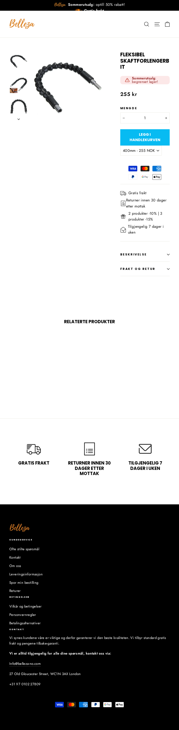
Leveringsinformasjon (26, 574)
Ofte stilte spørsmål (24, 549)
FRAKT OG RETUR (137, 269)
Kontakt (15, 557)
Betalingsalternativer (25, 623)
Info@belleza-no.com (25, 663)
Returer (15, 590)
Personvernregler (22, 614)
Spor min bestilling (23, 582)
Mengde (128, 108)
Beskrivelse (133, 254)
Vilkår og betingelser (25, 606)
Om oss (15, 565)
